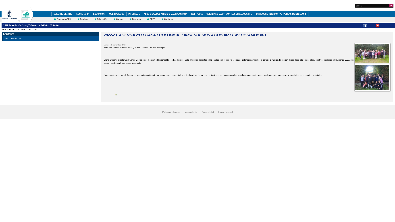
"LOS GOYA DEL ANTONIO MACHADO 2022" (165, 14)
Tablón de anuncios (28, 29)
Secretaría (82, 14)
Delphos (84, 19)
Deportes (136, 19)
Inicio (4, 29)
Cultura (119, 19)
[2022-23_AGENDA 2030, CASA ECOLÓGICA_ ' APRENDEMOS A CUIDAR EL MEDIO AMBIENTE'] (372, 53)
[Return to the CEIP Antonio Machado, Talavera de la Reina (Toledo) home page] (25, 20)
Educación (99, 14)
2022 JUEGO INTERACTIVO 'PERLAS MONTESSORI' (281, 14)
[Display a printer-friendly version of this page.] (116, 94)
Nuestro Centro (63, 14)
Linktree (384, 25)
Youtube (377, 25)
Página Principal (225, 112)
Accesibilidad (208, 112)
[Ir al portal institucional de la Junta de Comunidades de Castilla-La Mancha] (13, 20)
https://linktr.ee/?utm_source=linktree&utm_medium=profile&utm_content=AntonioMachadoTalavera (390, 25)
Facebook (365, 25)
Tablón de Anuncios (13, 38)
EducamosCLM (64, 19)
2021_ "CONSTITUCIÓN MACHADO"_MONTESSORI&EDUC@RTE (221, 14)
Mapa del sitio (191, 112)
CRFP (152, 19)
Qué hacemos (116, 14)
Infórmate (134, 14)
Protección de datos (171, 112)
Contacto (168, 19)
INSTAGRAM (371, 25)
